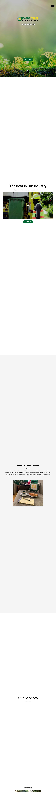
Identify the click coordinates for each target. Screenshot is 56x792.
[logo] (28, 18)
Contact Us (28, 221)
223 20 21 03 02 (28, 59)
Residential (28, 788)
